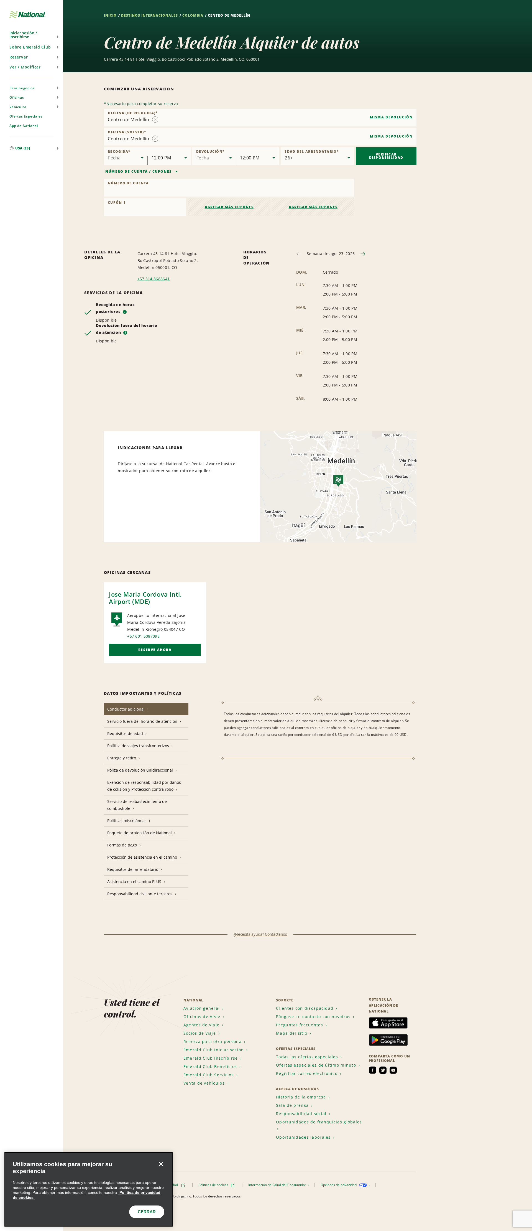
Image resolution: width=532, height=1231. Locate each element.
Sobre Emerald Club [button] (30, 47)
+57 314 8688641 (153, 278)
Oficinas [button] (16, 97)
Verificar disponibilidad (386, 156)
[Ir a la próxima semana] (362, 253)
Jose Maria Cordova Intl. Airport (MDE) (145, 598)
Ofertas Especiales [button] (25, 116)
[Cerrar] (161, 1164)
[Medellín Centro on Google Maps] (338, 486)
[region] (88, 1189)
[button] (31, 35)
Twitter (383, 1070)
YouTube (393, 1070)
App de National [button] (23, 125)
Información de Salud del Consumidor (277, 1184)
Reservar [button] (18, 57)
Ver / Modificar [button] (25, 67)
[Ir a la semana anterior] (298, 253)
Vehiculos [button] (18, 107)
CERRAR (147, 1211)
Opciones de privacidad (339, 1184)
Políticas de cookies (213, 1184)
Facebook (373, 1070)
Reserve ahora (155, 649)
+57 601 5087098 (143, 636)
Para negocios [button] (21, 88)
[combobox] (260, 117)
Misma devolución (391, 117)
